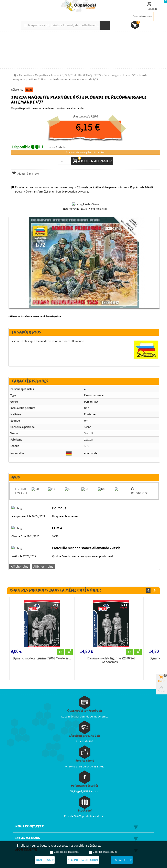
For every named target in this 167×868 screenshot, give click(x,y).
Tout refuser (45, 860)
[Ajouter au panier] (69, 652)
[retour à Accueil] (14, 75)
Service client (84, 760)
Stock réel (84, 810)
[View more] (60, 652)
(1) (53, 489)
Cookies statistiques (105, 852)
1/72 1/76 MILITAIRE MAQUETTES (81, 75)
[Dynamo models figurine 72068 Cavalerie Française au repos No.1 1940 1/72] (42, 623)
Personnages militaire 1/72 (120, 75)
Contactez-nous (142, 16)
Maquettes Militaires (47, 75)
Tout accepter (122, 860)
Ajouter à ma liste (28, 173)
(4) (37, 489)
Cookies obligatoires (66, 852)
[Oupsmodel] (78, 6)
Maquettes (25, 75)
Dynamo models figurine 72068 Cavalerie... (42, 658)
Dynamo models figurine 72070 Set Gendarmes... (111, 660)
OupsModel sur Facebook (84, 711)
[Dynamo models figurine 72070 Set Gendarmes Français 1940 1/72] (111, 623)
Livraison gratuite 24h (84, 736)
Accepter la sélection (83, 860)
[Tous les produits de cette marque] (146, 349)
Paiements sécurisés (84, 786)
